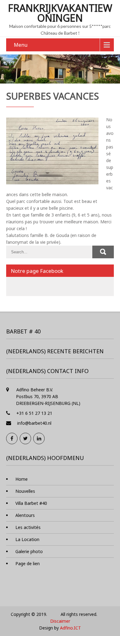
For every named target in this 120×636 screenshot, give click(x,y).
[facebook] (12, 438)
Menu (20, 44)
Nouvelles (25, 491)
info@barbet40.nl (34, 423)
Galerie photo (29, 551)
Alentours (25, 515)
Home (21, 479)
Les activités (28, 527)
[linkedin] (39, 438)
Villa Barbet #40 (31, 503)
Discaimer (60, 621)
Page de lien (27, 563)
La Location (27, 539)
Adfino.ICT (70, 628)
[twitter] (25, 438)
